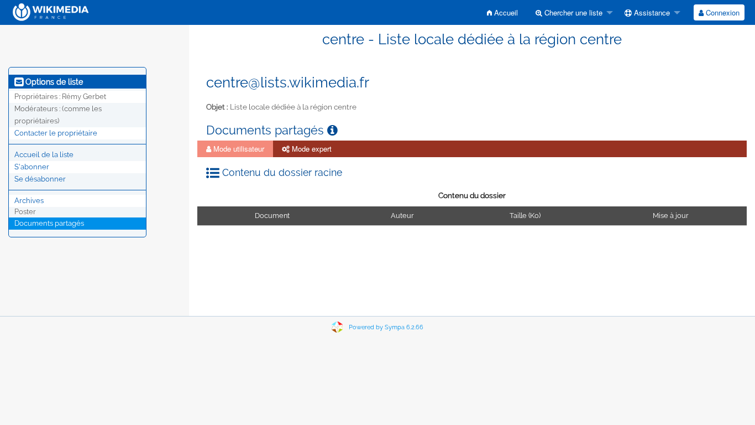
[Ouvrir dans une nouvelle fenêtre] (332, 130)
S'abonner (31, 167)
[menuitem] (502, 12)
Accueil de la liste (44, 155)
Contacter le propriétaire (55, 133)
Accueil (505, 12)
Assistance (651, 12)
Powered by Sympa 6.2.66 (386, 327)
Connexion (722, 12)
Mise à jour (670, 215)
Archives (29, 200)
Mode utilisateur (237, 148)
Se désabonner (40, 179)
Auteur (402, 215)
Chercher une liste (572, 12)
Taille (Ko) (525, 215)
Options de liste (53, 81)
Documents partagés (49, 223)
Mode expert (311, 148)
